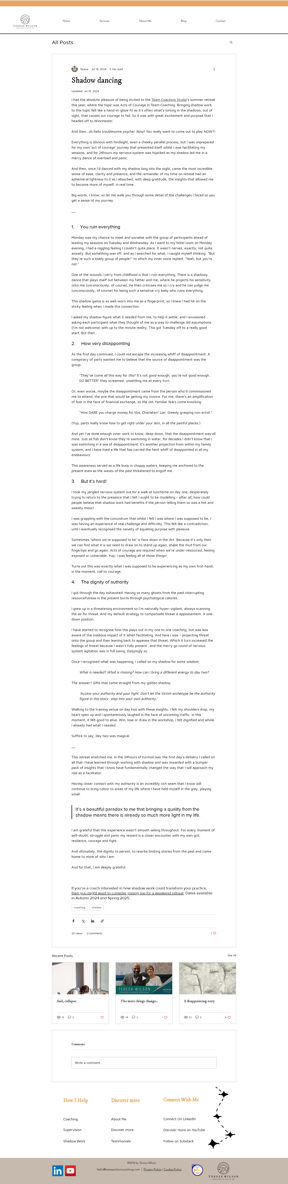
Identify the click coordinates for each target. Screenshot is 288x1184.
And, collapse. (67, 1001)
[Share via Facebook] (73, 921)
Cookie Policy (173, 1169)
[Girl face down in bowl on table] (80, 978)
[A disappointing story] (207, 978)
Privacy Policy (152, 1169)
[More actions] (214, 69)
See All (232, 955)
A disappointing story (199, 1001)
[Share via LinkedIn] (92, 921)
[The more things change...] (144, 978)
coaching (79, 907)
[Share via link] (102, 921)
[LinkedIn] (57, 1170)
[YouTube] (70, 1170)
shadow (96, 907)
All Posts (62, 42)
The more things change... (139, 1001)
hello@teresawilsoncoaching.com (118, 1169)
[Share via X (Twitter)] (83, 921)
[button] (231, 42)
